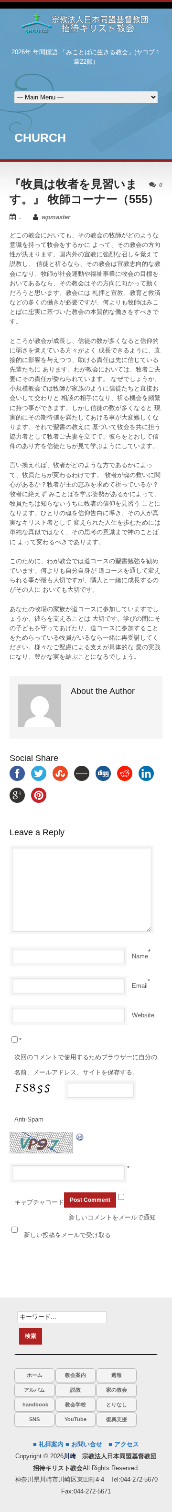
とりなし (116, 1404)
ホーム (35, 1375)
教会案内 (75, 1375)
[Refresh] (80, 1136)
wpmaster (56, 217)
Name (140, 956)
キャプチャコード (39, 1202)
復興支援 (116, 1419)
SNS (34, 1419)
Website (143, 1015)
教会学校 (75, 1404)
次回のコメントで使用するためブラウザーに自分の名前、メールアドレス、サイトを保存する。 (85, 1065)
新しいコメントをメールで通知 (112, 1217)
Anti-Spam (28, 1119)
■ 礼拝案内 (48, 1444)
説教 (75, 1390)
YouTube (75, 1419)
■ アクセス (123, 1444)
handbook (35, 1404)
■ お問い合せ (83, 1444)
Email (140, 985)
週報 (116, 1375)
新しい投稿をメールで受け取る (67, 1235)
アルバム (34, 1390)
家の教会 (116, 1390)
